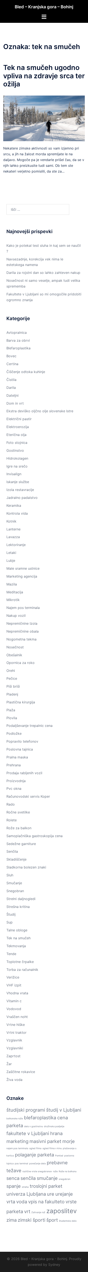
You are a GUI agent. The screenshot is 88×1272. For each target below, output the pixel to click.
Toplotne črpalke (20, 962)
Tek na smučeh (18, 938)
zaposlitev (61, 1211)
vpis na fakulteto (46, 1201)
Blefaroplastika (18, 348)
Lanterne (13, 529)
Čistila (11, 380)
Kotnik (11, 521)
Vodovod (13, 1009)
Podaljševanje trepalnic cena (29, 725)
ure (50, 1194)
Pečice (11, 678)
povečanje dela (37, 1163)
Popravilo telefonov (22, 741)
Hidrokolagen (17, 458)
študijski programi (25, 1110)
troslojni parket (46, 1186)
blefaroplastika (40, 1117)
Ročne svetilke (18, 812)
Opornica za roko (20, 663)
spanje (13, 1186)
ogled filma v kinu (52, 1148)
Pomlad (59, 1155)
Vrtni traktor (16, 1032)
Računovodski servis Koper (28, 796)
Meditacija (14, 592)
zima (11, 1220)
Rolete (11, 820)
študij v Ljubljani (63, 1110)
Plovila (11, 718)
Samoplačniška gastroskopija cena (34, 836)
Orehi (10, 670)
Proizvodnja (16, 781)
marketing (17, 1141)
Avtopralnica (16, 332)
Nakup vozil (16, 615)
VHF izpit (13, 985)
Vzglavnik (14, 1040)
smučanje (47, 1178)
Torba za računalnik (22, 969)
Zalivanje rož (38, 1212)
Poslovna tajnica (19, 749)
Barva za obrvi (18, 340)
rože (55, 1171)
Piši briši (13, 686)
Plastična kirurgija (20, 702)
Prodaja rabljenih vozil (24, 773)
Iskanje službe (17, 482)
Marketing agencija (21, 576)
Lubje (10, 560)
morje (68, 1141)
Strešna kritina (18, 907)
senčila (28, 1178)
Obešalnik (14, 655)
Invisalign (13, 474)
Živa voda (14, 1079)
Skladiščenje (16, 859)
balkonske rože (14, 1118)
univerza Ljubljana (26, 1194)
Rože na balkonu (67, 1171)
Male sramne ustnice (23, 568)
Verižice (12, 977)
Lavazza (13, 537)
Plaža (10, 710)
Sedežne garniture (21, 844)
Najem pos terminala (23, 608)
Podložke (14, 733)
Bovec (11, 356)
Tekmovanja (16, 946)
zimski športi (31, 1220)
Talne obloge (16, 930)
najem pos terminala (17, 1148)
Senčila (12, 851)
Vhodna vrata (17, 993)
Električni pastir (19, 419)
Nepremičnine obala (22, 631)
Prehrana (13, 765)
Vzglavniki (14, 1048)
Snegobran (15, 891)
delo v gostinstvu (33, 1126)
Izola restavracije (20, 490)
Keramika (13, 505)
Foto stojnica (16, 442)
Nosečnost (15, 647)
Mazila (11, 584)
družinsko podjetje (54, 1126)
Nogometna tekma (21, 639)
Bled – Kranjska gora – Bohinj (44, 6)
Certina (12, 364)
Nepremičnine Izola (21, 623)
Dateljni (12, 395)
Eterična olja (16, 435)
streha (25, 1187)
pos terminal (21, 1163)
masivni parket (45, 1141)
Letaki (11, 552)
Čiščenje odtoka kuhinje (25, 372)
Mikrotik (13, 600)
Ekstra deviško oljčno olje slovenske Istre (39, 411)
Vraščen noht (17, 1017)
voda (21, 1201)
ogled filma (35, 1148)
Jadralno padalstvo (22, 497)
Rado (10, 804)
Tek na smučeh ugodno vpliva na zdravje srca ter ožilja (44, 75)
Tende (11, 954)
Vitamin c (14, 1001)
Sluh (9, 875)
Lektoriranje (16, 545)
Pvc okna (13, 788)
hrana (56, 1133)
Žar (9, 1064)
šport (52, 1220)
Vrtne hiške (15, 1024)
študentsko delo (67, 1221)
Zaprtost (13, 1056)
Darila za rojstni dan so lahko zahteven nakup (43, 272)
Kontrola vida (17, 513)
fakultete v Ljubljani (27, 1133)
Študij (11, 914)
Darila (11, 387)
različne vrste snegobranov (37, 1171)
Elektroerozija (17, 427)
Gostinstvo (15, 450)
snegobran (64, 1179)
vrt (27, 1211)
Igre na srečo (17, 466)
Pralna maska (17, 757)
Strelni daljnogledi (20, 899)
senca (12, 1178)
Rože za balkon (18, 828)
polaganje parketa (34, 1154)
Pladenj (12, 694)
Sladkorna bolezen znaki (26, 867)
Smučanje (14, 883)
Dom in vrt (15, 403)
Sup (9, 922)
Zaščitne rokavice (20, 1072)
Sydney (54, 1264)
